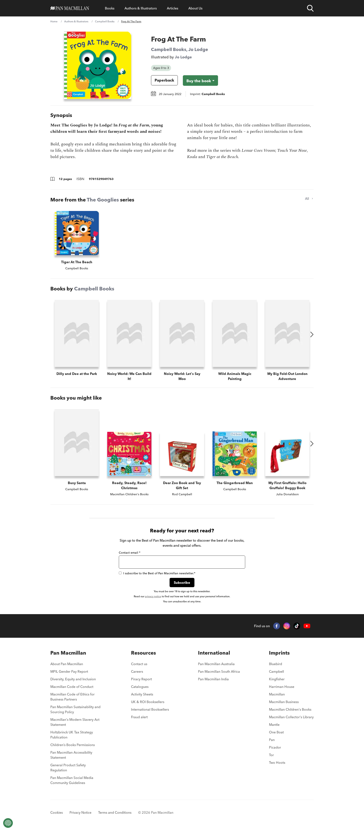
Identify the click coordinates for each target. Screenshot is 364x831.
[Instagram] (286, 626)
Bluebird (275, 664)
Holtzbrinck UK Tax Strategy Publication (71, 734)
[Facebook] (276, 626)
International (214, 653)
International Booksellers (150, 709)
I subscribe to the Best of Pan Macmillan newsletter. (159, 573)
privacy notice (153, 596)
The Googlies (103, 200)
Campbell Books (104, 21)
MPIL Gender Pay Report (69, 671)
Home (54, 21)
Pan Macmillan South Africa (219, 671)
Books (109, 8)
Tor (271, 755)
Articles (172, 8)
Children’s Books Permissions (72, 745)
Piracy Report (141, 679)
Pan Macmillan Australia (216, 664)
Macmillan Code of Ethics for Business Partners (72, 696)
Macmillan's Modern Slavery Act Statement (74, 722)
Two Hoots (277, 762)
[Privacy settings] (8, 823)
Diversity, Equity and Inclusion (73, 679)
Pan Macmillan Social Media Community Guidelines (71, 780)
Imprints (279, 653)
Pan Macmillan (68, 653)
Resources (143, 653)
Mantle (274, 724)
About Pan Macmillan (66, 664)
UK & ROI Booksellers (147, 702)
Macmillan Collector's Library (291, 717)
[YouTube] (307, 626)
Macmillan (277, 694)
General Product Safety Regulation (68, 767)
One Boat (276, 732)
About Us (195, 8)
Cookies (56, 812)
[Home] (69, 8)
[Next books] (312, 334)
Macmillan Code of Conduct (71, 687)
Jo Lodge (198, 49)
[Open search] (310, 8)
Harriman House (281, 687)
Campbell (276, 671)
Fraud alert (139, 717)
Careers (137, 671)
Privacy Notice (80, 812)
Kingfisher (277, 679)
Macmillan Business (284, 702)
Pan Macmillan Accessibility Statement (71, 755)
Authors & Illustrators (140, 8)
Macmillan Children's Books (290, 709)
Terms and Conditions (114, 812)
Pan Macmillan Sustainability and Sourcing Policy (75, 709)
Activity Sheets (142, 694)
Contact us (139, 664)
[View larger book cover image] (97, 65)
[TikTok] (296, 626)
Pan (272, 740)
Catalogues (140, 687)
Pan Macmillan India (213, 679)
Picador (275, 747)
